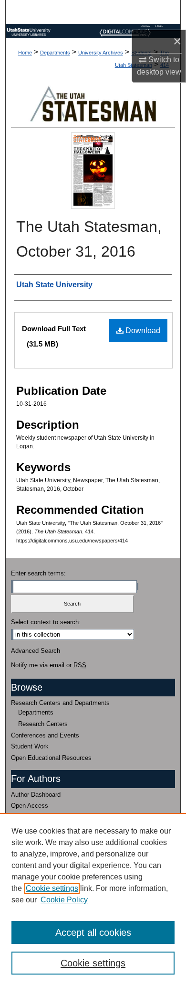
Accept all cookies (93, 932)
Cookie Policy (64, 900)
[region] (93, 899)
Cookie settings (52, 888)
